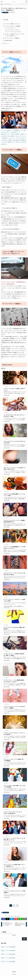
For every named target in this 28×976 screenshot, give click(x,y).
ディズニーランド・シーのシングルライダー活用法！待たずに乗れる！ (14, 573)
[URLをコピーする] (25, 919)
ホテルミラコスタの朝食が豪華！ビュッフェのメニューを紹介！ (14, 494)
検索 (24, 938)
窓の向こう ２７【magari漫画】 (8, 957)
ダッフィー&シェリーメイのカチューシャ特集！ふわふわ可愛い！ (15, 600)
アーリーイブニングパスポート (14, 31)
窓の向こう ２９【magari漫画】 (8, 950)
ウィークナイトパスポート (13, 29)
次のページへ (6, 43)
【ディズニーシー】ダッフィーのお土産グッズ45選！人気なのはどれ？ (14, 468)
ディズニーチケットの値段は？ (12, 38)
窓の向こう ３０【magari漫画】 (8, 946)
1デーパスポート (11, 28)
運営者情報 (14, 971)
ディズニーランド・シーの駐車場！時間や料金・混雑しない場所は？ (14, 654)
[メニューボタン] (1, 1)
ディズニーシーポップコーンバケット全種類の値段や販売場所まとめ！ (14, 521)
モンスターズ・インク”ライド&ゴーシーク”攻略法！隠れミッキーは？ (14, 839)
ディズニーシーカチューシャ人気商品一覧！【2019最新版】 (14, 760)
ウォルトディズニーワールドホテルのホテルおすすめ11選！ (14, 442)
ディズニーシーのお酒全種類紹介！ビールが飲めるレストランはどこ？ (14, 547)
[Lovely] (14, 1)
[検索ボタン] (26, 1)
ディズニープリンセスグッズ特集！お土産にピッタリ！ (14, 389)
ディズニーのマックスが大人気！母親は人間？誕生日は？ (14, 628)
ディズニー (6, 386)
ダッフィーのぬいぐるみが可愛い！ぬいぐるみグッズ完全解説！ (14, 786)
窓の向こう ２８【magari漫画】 (8, 954)
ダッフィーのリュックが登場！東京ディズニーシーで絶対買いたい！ (14, 865)
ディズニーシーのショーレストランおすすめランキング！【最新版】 (14, 707)
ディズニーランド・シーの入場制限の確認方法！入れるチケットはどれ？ (14, 681)
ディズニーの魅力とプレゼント (12, 23)
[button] (3, 919)
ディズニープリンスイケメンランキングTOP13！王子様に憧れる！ (13, 812)
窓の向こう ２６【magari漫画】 (8, 961)
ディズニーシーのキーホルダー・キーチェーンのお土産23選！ (14, 733)
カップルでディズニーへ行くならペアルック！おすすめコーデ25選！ (14, 415)
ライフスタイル (5, 12)
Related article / (8, 40)
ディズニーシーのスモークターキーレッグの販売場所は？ (14, 891)
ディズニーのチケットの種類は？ (13, 26)
